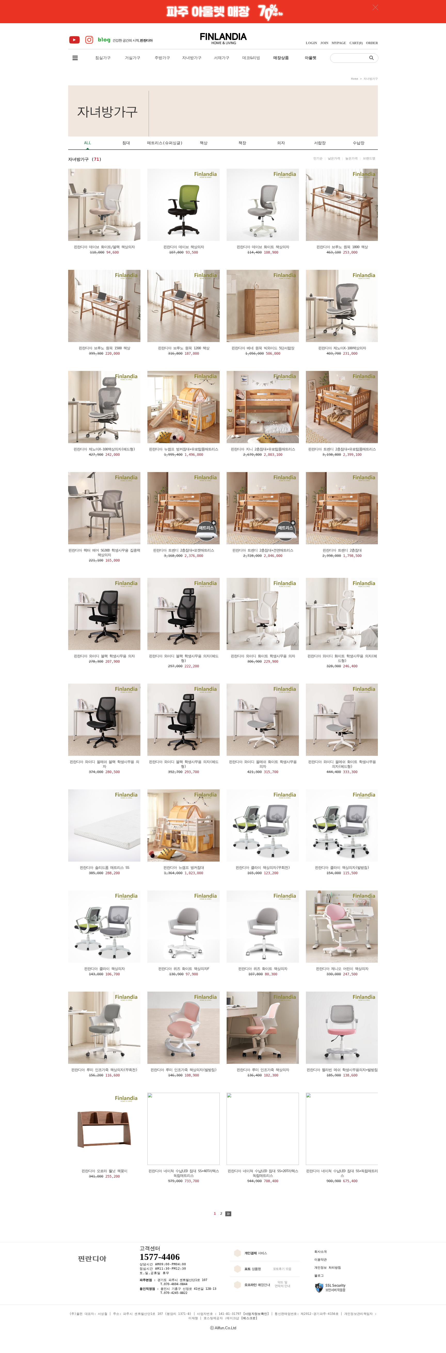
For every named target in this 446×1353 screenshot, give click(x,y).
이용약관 (320, 1259)
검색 (373, 57)
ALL (87, 143)
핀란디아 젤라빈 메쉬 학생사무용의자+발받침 (342, 1070)
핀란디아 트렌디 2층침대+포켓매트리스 (183, 550)
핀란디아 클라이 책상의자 (104, 969)
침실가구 (103, 57)
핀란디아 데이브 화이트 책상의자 (263, 247)
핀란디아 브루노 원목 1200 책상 (183, 348)
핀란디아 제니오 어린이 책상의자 (342, 969)
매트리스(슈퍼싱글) (165, 143)
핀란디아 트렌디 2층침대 (342, 550)
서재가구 (221, 57)
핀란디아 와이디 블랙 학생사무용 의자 (104, 656)
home (354, 78)
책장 (242, 143)
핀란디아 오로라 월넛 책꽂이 (104, 1171)
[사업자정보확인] (256, 1314)
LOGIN (311, 43)
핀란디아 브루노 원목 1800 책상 (342, 247)
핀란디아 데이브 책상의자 (183, 247)
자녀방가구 (192, 57)
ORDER (372, 43)
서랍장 (320, 143)
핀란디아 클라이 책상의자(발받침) (342, 867)
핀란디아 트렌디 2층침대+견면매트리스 (262, 550)
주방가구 (162, 57)
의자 (281, 143)
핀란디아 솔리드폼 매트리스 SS (104, 867)
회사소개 (320, 1251)
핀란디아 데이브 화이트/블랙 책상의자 (104, 247)
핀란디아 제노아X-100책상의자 (342, 348)
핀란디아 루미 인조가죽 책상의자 (263, 1070)
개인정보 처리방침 (327, 1267)
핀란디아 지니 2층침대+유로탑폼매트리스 (263, 449)
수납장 (358, 143)
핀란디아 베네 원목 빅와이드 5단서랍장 (263, 348)
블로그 (319, 1275)
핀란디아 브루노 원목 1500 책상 (104, 348)
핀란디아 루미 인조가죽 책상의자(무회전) (104, 1070)
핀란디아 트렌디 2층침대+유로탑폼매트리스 (342, 449)
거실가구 (132, 57)
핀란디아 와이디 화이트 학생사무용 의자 (263, 656)
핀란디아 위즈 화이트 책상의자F (183, 969)
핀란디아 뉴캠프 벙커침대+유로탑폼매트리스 (183, 449)
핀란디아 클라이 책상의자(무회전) (263, 867)
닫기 (375, 7)
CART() (356, 43)
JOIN (324, 43)
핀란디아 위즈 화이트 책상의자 (262, 969)
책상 (204, 143)
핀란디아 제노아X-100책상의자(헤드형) (104, 449)
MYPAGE (339, 43)
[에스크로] (249, 1318)
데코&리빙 (251, 57)
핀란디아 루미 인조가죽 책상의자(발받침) (183, 1070)
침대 (126, 143)
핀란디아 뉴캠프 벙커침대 (183, 867)
